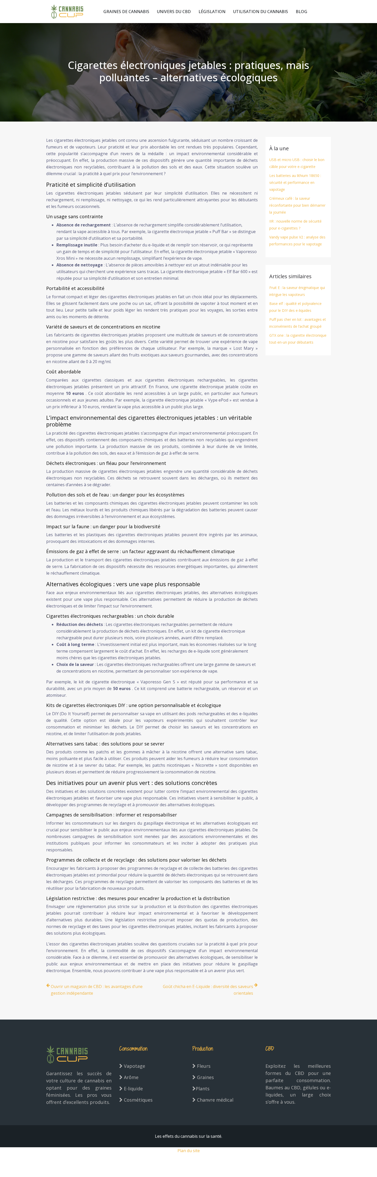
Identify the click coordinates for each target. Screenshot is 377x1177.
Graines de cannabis (126, 11)
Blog (301, 11)
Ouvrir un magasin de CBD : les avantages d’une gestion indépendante (97, 990)
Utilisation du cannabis (260, 11)
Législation (212, 11)
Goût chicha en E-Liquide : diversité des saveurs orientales (208, 990)
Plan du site (188, 1150)
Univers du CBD (174, 11)
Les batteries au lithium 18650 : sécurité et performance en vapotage (295, 182)
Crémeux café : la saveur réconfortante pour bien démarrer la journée (297, 205)
